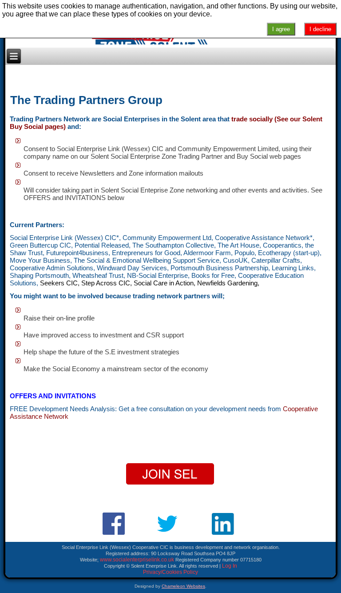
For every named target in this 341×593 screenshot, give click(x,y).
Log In (229, 566)
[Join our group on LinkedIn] (224, 524)
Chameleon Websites (183, 586)
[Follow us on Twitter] (168, 524)
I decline (320, 29)
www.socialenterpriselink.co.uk (137, 560)
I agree (281, 29)
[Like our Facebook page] (114, 524)
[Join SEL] (170, 474)
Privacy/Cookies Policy (170, 572)
